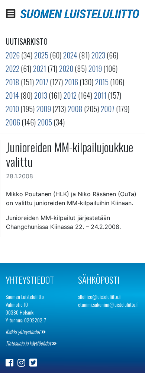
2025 (41, 55)
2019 (95, 68)
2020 (66, 68)
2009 (43, 108)
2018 (12, 81)
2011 (100, 95)
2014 (12, 95)
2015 (102, 81)
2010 (12, 108)
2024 (70, 55)
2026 (13, 55)
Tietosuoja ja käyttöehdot (29, 343)
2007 (108, 108)
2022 (12, 68)
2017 (42, 81)
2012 (70, 95)
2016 (71, 81)
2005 (45, 122)
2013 (40, 95)
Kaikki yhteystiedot (23, 331)
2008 (75, 108)
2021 (39, 68)
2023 (98, 55)
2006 (13, 122)
